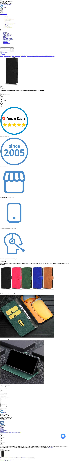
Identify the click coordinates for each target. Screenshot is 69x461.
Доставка (2, 427)
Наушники (7, 21)
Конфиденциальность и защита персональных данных (10, 432)
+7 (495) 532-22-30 (3, 14)
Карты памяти (7, 26)
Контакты (2, 431)
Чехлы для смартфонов (9, 19)
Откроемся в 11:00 (3, 2)
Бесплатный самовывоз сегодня (6, 3)
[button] (0, 87)
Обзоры (1, 426)
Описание (2, 460)
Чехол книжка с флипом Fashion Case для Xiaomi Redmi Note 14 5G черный (40, 56)
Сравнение (2, 437)
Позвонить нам (6, 450)
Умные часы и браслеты (9, 18)
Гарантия (2, 429)
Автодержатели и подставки (10, 23)
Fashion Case (23, 56)
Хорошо (2, 449)
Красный (2, 98)
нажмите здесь (50, 447)
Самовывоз (2, 442)
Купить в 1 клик (6, 94)
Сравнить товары (3, 52)
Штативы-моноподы (8, 24)
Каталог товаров (6, 15)
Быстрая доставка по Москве (5, 4)
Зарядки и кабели (8, 20)
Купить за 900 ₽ (31, 457)
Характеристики (7, 460)
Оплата (1, 428)
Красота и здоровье (8, 27)
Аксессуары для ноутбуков (10, 22)
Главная (1, 56)
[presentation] (1, 86)
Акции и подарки (3, 430)
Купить (2, 94)
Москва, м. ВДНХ (7, 1)
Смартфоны (7, 16)
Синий (1, 97)
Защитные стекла (8, 17)
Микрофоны (7, 25)
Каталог (1, 434)
